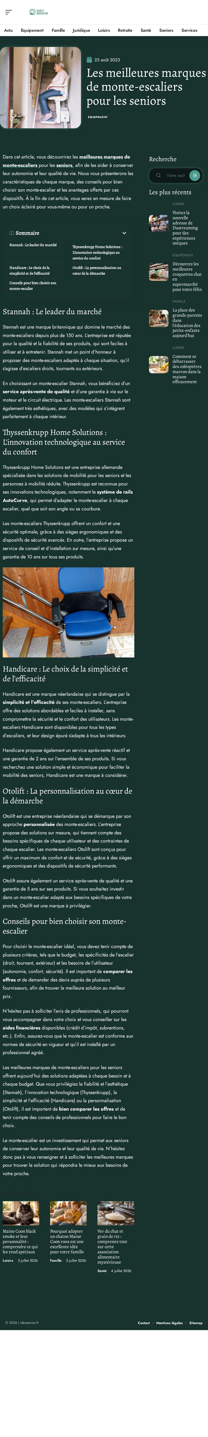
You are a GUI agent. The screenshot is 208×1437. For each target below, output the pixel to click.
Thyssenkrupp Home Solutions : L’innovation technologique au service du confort (97, 252)
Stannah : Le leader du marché (33, 244)
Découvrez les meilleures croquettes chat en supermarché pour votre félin (187, 277)
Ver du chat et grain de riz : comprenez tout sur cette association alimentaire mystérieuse (112, 1246)
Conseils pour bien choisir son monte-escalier (32, 285)
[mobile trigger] (10, 12)
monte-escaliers (20, 165)
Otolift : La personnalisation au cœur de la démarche (97, 270)
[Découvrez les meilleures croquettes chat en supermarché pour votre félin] (159, 272)
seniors (64, 165)
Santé (102, 1270)
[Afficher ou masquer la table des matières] (83, 233)
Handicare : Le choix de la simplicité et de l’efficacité (29, 270)
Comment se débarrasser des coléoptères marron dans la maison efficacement (187, 369)
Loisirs (8, 1260)
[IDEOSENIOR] (39, 12)
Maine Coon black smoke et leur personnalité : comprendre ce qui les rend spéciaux (20, 1241)
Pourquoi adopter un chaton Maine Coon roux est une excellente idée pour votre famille (67, 1241)
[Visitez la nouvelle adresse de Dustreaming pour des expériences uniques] (159, 223)
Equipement (98, 117)
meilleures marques (101, 156)
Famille (55, 1260)
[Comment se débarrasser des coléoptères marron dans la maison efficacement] (159, 364)
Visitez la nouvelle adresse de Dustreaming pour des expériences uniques (185, 227)
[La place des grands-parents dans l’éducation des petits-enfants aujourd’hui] (159, 318)
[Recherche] (199, 12)
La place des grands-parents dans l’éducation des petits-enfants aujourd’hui (187, 323)
